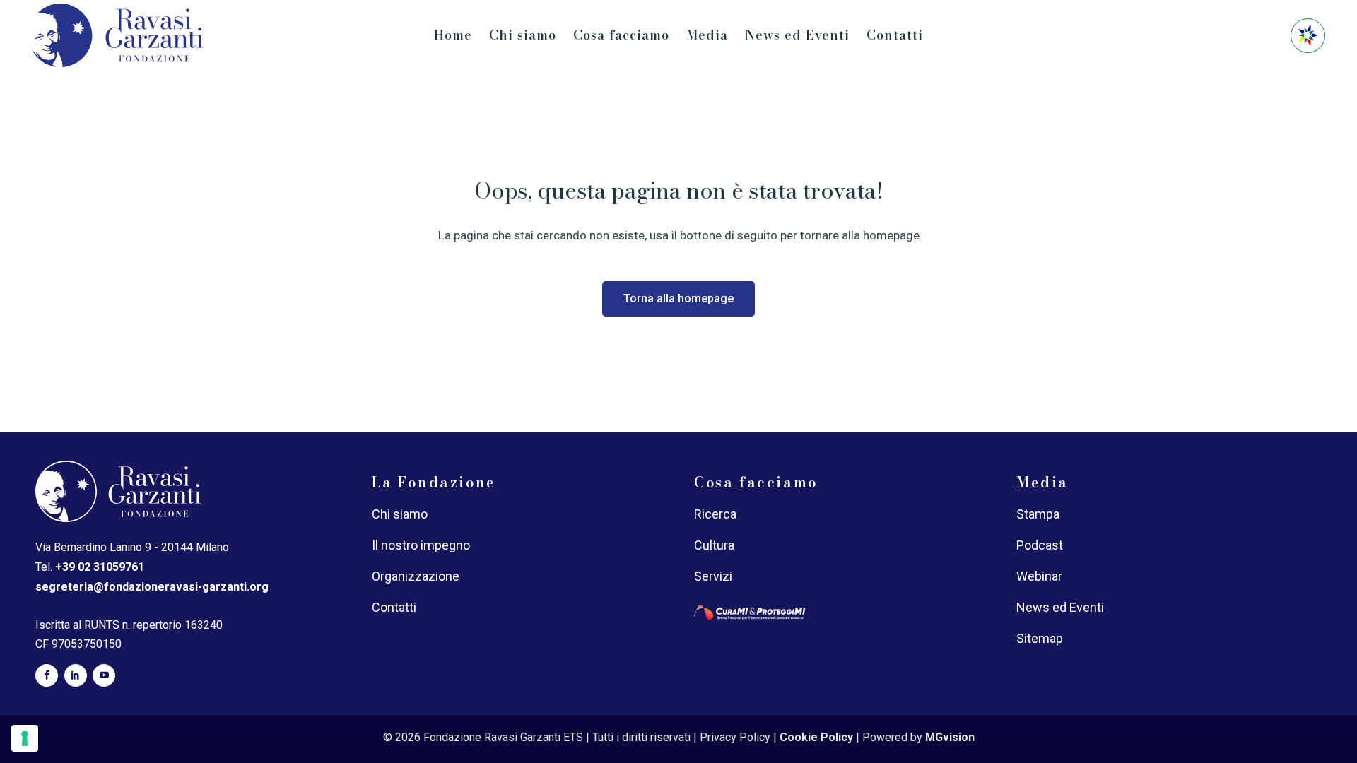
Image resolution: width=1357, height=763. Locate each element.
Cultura (714, 545)
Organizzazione (415, 576)
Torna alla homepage (678, 298)
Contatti (394, 607)
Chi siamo (400, 514)
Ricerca (715, 514)
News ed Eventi (1060, 607)
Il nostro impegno (421, 545)
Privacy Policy (735, 737)
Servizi (713, 576)
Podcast (1039, 545)
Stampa (1037, 514)
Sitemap (1039, 638)
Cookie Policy (816, 737)
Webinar (1039, 576)
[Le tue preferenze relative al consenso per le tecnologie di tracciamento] (24, 738)
